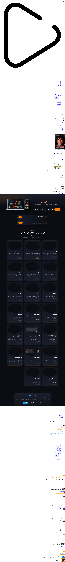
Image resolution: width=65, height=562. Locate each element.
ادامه (64, 475)
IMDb (63, 133)
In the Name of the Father (56, 132)
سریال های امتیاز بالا (58, 98)
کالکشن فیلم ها (58, 83)
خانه (64, 132)
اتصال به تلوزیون (58, 463)
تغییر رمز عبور (63, 558)
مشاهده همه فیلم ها (58, 80)
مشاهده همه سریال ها (57, 94)
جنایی (62, 159)
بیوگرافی (61, 158)
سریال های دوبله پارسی (57, 97)
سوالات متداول (58, 102)
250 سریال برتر (58, 95)
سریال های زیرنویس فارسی (56, 96)
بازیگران (60, 100)
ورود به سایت (63, 561)
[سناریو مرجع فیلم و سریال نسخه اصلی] (50, 76)
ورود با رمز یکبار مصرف (61, 507)
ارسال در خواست (58, 462)
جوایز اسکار (59, 84)
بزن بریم (20, 222)
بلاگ (62, 416)
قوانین (60, 103)
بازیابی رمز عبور (62, 508)
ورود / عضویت (61, 193)
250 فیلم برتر (59, 82)
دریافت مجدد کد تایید (62, 547)
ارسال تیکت (59, 104)
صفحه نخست (61, 415)
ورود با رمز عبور (62, 491)
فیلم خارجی (61, 132)
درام (62, 160)
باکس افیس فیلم (58, 81)
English (62, 184)
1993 (62, 182)
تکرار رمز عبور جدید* (47, 557)
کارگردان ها (59, 101)
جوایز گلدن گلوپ (58, 85)
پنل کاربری (61, 417)
